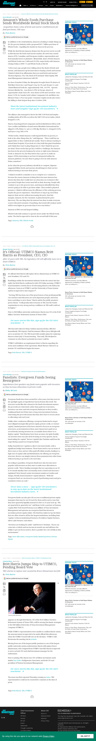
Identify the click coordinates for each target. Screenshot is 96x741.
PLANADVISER (65, 713)
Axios (48, 677)
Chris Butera (10, 33)
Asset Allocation (7, 17)
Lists (46, 5)
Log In (82, 1)
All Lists (23, 721)
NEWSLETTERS (73, 2)
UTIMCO (28, 352)
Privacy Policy (48, 736)
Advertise (44, 718)
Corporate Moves (7, 561)
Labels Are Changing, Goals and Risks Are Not (79, 77)
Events (52, 5)
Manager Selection (8, 249)
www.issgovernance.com (65, 718)
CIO (59, 713)
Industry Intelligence (71, 5)
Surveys (41, 5)
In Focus (32, 5)
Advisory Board (62, 2)
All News (23, 716)
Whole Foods (28, 220)
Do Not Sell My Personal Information (69, 730)
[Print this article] (4, 52)
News (24, 5)
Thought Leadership (27, 728)
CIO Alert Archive (26, 730)
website (34, 639)
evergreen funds (31, 537)
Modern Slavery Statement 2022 (67, 729)
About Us (52, 2)
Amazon (15, 220)
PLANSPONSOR (76, 713)
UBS (21, 220)
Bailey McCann (11, 390)
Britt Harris (16, 352)
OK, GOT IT (85, 736)
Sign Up (90, 1)
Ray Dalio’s (18, 660)
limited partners (44, 537)
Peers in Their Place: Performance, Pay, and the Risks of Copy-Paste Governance (78, 88)
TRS (23, 352)
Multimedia (59, 5)
